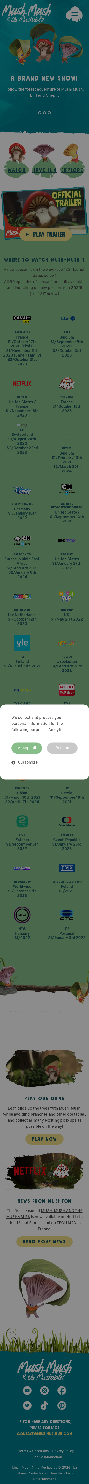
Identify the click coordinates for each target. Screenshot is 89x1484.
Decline (62, 748)
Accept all (27, 748)
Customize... (29, 763)
